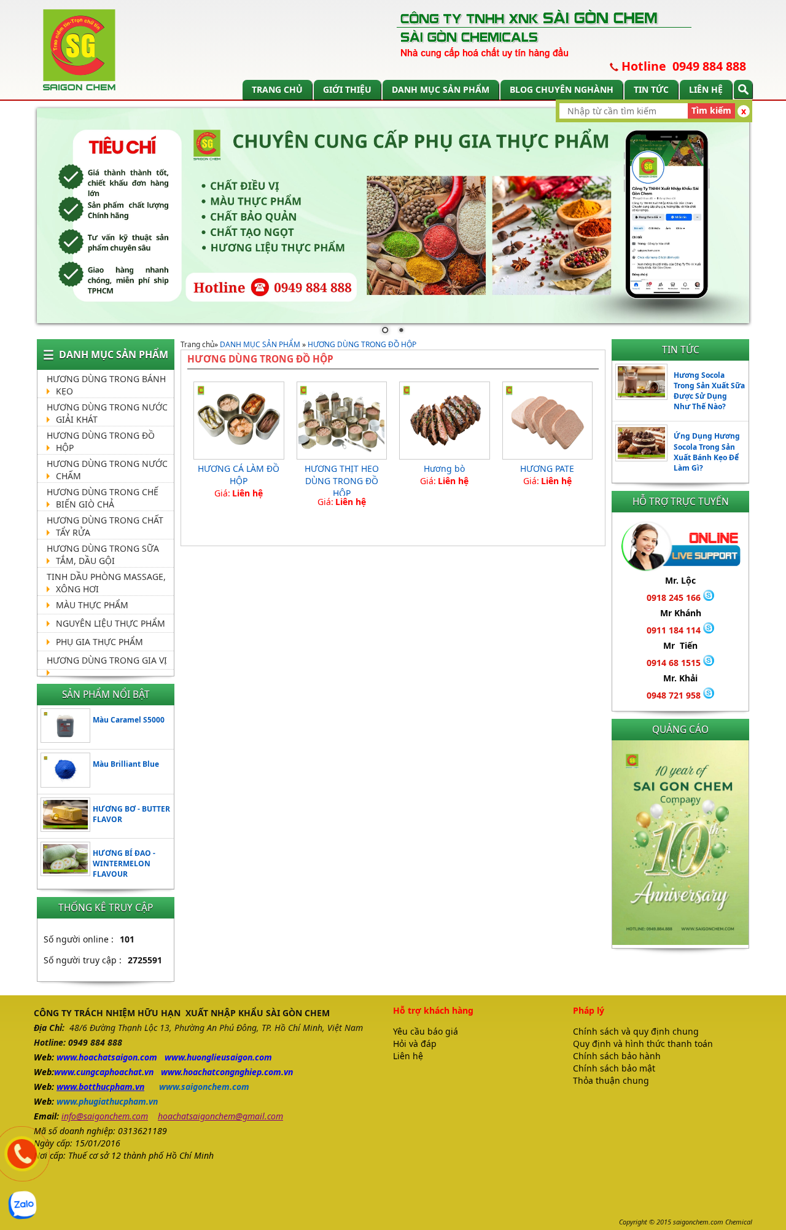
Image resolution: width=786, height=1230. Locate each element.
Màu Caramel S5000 (129, 720)
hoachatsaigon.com (118, 1057)
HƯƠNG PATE (547, 468)
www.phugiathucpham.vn (107, 1101)
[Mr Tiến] (708, 662)
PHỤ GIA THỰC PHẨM (99, 642)
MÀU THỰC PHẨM (92, 605)
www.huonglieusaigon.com (218, 1057)
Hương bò (444, 468)
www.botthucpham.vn (100, 1086)
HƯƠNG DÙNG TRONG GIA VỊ (107, 660)
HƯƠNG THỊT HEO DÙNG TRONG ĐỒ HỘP (342, 481)
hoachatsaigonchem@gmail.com (220, 1116)
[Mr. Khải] (708, 695)
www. (67, 1057)
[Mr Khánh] (708, 630)
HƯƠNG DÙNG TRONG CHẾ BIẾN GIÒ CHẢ (102, 498)
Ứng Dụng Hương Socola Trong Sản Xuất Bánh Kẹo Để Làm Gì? (707, 451)
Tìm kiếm (711, 110)
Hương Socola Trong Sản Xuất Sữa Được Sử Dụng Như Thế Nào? (709, 391)
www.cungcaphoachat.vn (104, 1072)
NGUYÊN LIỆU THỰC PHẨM (110, 623)
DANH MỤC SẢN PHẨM (440, 89)
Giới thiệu (347, 89)
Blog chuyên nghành (561, 89)
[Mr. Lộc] (708, 597)
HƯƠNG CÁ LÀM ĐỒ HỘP (238, 475)
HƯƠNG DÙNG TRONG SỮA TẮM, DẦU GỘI (103, 554)
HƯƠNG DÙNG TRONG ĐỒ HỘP (362, 344)
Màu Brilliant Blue (126, 764)
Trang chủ (277, 89)
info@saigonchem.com (104, 1116)
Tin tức (651, 89)
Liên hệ (706, 89)
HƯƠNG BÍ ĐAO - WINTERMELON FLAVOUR (124, 863)
